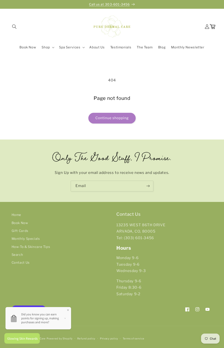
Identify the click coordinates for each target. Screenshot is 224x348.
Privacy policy (109, 338)
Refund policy (86, 338)
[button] (14, 26)
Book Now (20, 223)
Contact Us (21, 263)
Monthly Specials (26, 239)
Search (17, 255)
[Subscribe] (148, 186)
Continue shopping (112, 118)
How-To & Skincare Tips (31, 247)
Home (16, 215)
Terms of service (133, 338)
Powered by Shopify (60, 338)
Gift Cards (20, 231)
